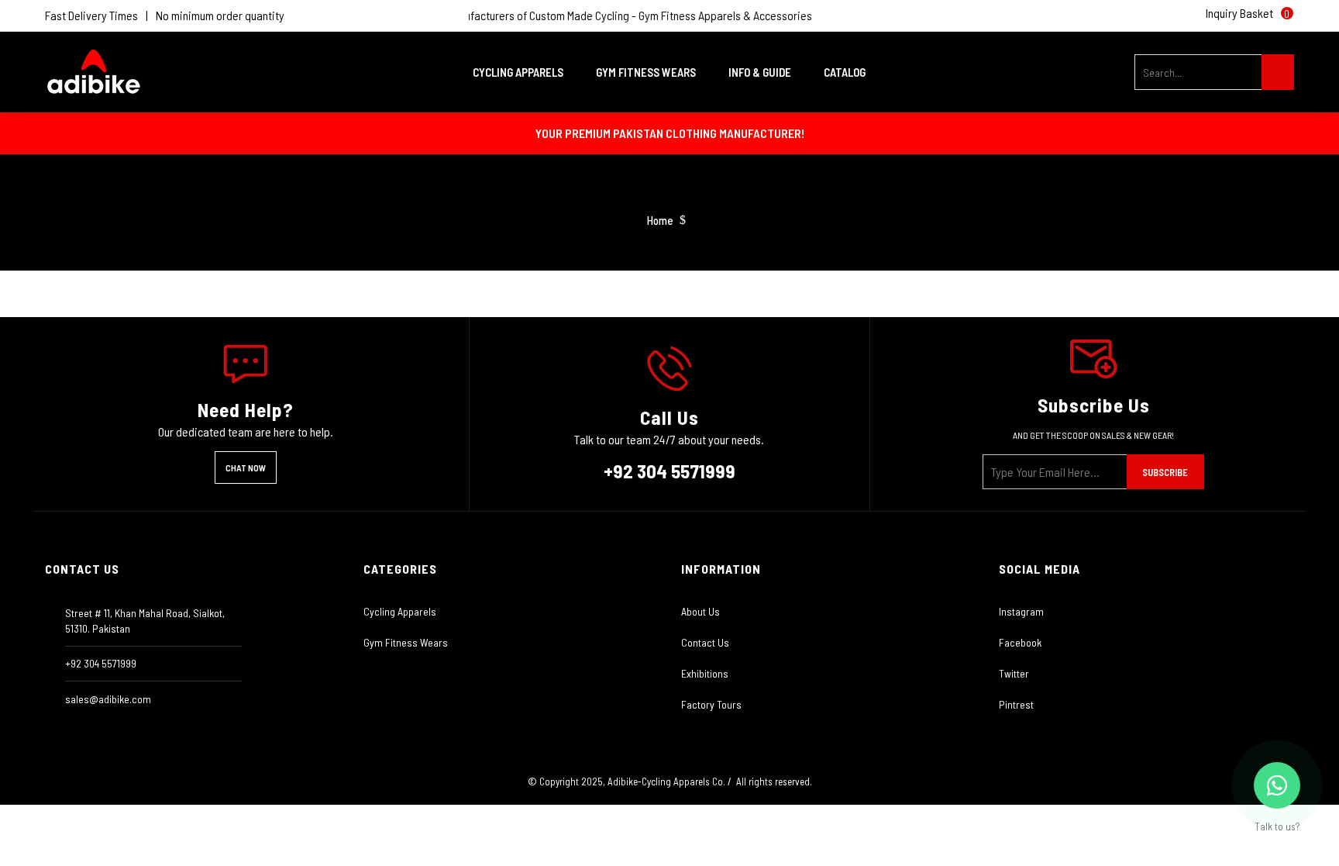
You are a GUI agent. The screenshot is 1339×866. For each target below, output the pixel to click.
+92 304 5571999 (669, 470)
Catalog (845, 72)
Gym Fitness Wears (405, 642)
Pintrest (1016, 704)
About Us (700, 611)
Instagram (1021, 611)
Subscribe (1165, 472)
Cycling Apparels (399, 611)
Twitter (1014, 673)
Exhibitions (704, 673)
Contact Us (705, 642)
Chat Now (245, 467)
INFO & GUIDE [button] (760, 72)
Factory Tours (711, 704)
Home (660, 220)
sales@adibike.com (108, 699)
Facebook (1020, 642)
